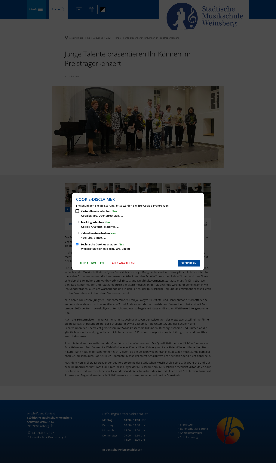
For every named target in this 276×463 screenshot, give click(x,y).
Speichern (189, 263)
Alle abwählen (123, 263)
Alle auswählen (91, 263)
